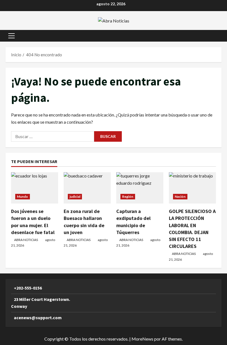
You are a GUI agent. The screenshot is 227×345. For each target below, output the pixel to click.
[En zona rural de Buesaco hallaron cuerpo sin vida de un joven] (87, 188)
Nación (180, 196)
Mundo (22, 196)
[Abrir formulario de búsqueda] (219, 35)
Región (127, 196)
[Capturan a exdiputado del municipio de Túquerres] (139, 188)
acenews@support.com (38, 317)
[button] (11, 36)
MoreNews (142, 338)
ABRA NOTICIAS (26, 240)
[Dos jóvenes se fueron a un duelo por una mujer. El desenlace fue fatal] (34, 188)
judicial (74, 196)
